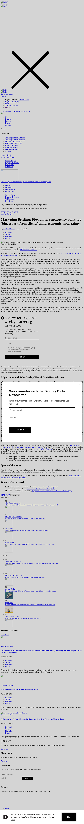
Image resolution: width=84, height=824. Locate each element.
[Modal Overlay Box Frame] (42, 412)
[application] (42, 817)
